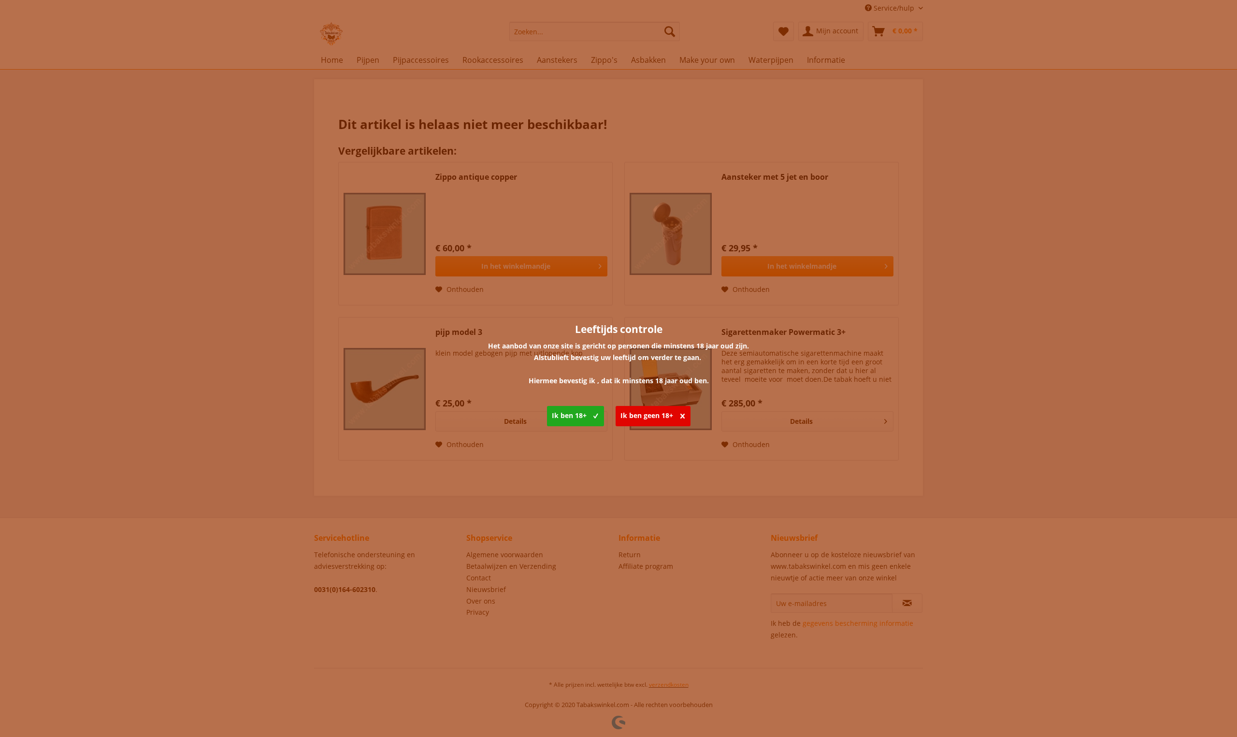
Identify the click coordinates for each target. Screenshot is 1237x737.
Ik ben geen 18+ (646, 415)
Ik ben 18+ (569, 415)
